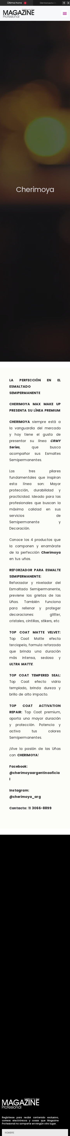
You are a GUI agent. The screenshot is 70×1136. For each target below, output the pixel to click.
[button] (64, 13)
